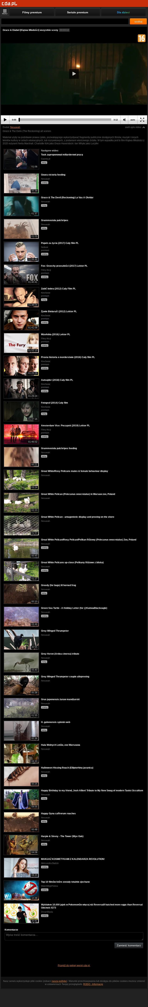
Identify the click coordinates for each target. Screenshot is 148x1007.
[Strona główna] (9, 3)
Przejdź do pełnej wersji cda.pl (74, 965)
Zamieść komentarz (129, 945)
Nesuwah (15, 127)
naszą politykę (59, 981)
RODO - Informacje (93, 984)
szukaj (138, 21)
